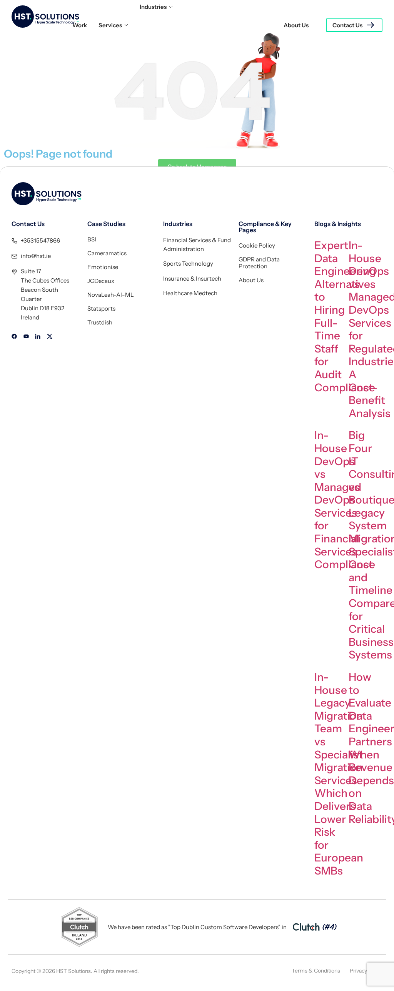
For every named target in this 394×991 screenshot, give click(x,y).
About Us (296, 25)
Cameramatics (107, 253)
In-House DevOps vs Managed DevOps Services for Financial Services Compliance (344, 500)
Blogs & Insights (337, 224)
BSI (91, 239)
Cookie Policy (257, 245)
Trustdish (99, 322)
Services (110, 25)
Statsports (101, 308)
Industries (153, 7)
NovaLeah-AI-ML (110, 294)
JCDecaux (100, 281)
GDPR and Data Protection (259, 263)
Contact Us (347, 25)
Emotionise (102, 267)
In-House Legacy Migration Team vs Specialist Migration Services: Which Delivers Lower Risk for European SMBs (338, 773)
